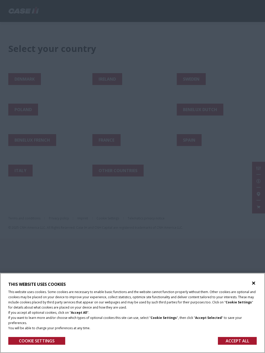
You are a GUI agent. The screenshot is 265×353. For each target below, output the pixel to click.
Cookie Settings (37, 341)
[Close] (254, 283)
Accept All (237, 341)
